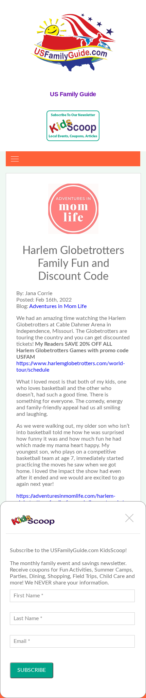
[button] (129, 517)
